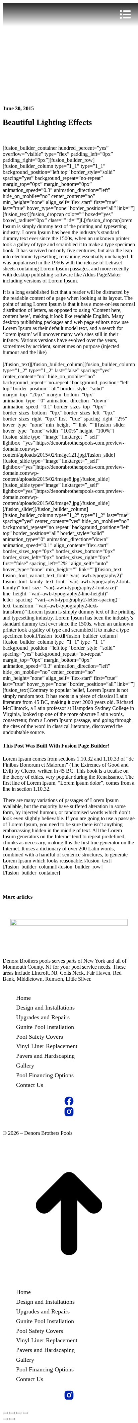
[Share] (12, 1413)
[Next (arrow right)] (12, 1419)
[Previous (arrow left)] (5, 1419)
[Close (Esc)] (5, 1413)
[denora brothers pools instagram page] (69, 1111)
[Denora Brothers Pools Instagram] (69, 1395)
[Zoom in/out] (25, 1413)
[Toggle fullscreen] (18, 1413)
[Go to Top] (69, 1278)
